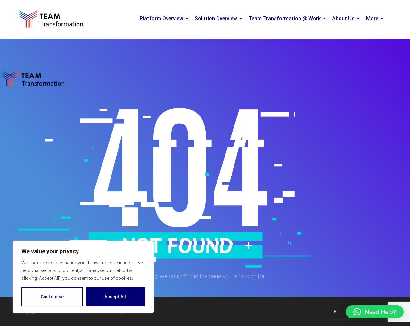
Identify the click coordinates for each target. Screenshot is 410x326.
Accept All (115, 296)
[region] (83, 277)
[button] (375, 311)
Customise (52, 296)
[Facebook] (335, 311)
